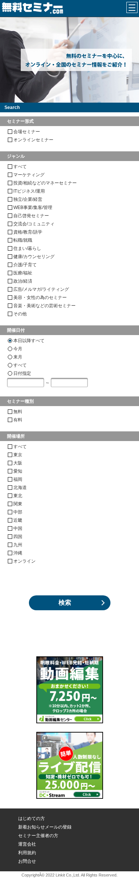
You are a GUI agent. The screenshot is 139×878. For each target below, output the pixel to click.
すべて (20, 166)
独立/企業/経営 (27, 199)
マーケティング (28, 175)
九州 (17, 545)
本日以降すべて (28, 340)
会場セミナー (26, 131)
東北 (17, 495)
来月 (17, 357)
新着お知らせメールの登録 (45, 827)
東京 (17, 455)
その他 (20, 314)
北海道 (20, 487)
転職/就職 (22, 240)
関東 (17, 504)
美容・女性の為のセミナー (40, 297)
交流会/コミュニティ (33, 224)
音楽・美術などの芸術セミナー (44, 305)
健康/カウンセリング (33, 256)
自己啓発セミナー (31, 215)
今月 (17, 349)
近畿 (17, 520)
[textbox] (25, 382)
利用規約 (27, 852)
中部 (17, 512)
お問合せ (27, 861)
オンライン (24, 561)
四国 (17, 536)
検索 (65, 602)
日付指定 (22, 373)
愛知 (17, 471)
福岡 (17, 479)
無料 (17, 411)
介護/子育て (25, 265)
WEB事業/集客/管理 (32, 207)
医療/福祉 (22, 273)
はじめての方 (31, 818)
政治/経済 (22, 281)
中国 (17, 528)
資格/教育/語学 (27, 232)
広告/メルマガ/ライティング (41, 289)
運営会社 (27, 844)
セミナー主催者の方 (38, 835)
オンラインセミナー (33, 140)
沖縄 (17, 553)
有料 (17, 420)
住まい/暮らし (27, 248)
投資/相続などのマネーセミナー (45, 183)
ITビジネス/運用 (29, 191)
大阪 (17, 463)
